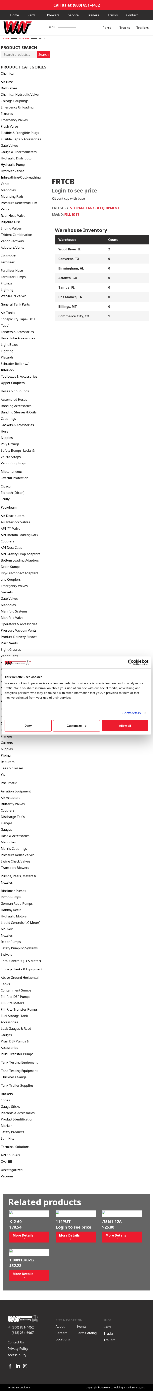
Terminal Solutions (15, 1147)
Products (24, 38)
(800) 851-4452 (23, 1327)
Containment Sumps (16, 990)
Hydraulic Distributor (17, 158)
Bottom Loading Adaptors (20, 560)
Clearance (8, 256)
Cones (5, 1100)
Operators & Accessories (19, 624)
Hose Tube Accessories (18, 338)
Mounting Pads (12, 196)
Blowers (53, 15)
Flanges (6, 736)
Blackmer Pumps (13, 891)
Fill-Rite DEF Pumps (15, 996)
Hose (4, 431)
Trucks (113, 15)
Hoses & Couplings (15, 391)
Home (14, 15)
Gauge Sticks (10, 1106)
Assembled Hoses (14, 399)
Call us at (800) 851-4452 (76, 5)
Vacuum (7, 1176)
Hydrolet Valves (12, 171)
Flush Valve (9, 126)
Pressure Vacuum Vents (18, 630)
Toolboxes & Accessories (19, 376)
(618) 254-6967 (23, 1332)
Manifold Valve (12, 617)
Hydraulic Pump (13, 164)
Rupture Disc (10, 222)
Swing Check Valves (15, 861)
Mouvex (7, 929)
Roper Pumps (11, 942)
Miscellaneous (12, 471)
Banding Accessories (16, 406)
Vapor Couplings (13, 463)
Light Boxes (9, 344)
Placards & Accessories (18, 1113)
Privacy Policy (18, 1348)
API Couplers (10, 1155)
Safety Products (12, 1132)
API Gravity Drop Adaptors (20, 554)
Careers (61, 1333)
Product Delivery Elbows (19, 637)
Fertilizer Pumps (13, 277)
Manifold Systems (14, 611)
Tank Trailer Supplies (17, 1085)
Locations (63, 1339)
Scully (5, 499)
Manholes (8, 190)
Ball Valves (9, 88)
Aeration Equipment (16, 791)
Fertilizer (8, 262)
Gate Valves (9, 145)
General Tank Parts (15, 304)
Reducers (8, 762)
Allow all (125, 725)
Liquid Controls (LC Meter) (20, 922)
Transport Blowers (15, 867)
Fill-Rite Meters (12, 1003)
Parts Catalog (86, 1333)
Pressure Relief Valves (17, 855)
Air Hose (7, 82)
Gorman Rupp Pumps (17, 903)
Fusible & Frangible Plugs (20, 133)
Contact (132, 15)
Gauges (6, 829)
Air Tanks (8, 313)
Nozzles (7, 935)
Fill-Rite (71, 214)
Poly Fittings (10, 444)
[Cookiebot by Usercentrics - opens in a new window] (131, 662)
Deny (28, 725)
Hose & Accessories (15, 836)
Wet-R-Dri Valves (13, 296)
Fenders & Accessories (17, 332)
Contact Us (16, 1342)
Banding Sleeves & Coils (19, 412)
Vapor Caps (9, 656)
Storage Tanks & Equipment (21, 969)
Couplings (8, 418)
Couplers (7, 810)
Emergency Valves (14, 120)
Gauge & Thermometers (19, 152)
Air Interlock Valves (15, 522)
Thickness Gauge (13, 1077)
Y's (3, 774)
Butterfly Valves (13, 804)
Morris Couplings (14, 848)
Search (43, 54)
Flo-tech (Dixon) (12, 492)
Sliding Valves (11, 228)
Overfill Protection (14, 478)
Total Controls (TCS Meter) (21, 961)
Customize (74, 725)
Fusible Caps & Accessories (21, 139)
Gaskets (7, 592)
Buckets (7, 1094)
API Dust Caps (11, 547)
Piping (6, 755)
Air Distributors (13, 516)
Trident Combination (16, 234)
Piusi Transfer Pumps (17, 1054)
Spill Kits (7, 1138)
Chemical (8, 73)
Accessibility (17, 1355)
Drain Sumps (10, 567)
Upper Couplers (13, 383)
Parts (31, 15)
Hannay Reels (11, 910)
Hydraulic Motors (14, 916)
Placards (7, 357)
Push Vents (9, 643)
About (60, 1326)
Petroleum (9, 507)
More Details (23, 1235)
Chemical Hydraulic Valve (20, 94)
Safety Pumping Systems (19, 948)
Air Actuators (10, 797)
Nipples (7, 438)
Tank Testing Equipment (19, 1062)
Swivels (6, 954)
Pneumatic (9, 783)
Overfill (6, 1161)
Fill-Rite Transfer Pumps (19, 1009)
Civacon (6, 486)
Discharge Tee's (13, 817)
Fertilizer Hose (12, 270)
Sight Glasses (11, 649)
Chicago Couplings (14, 101)
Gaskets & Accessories (17, 425)
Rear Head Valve (13, 215)
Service (73, 15)
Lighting (7, 289)
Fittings (6, 283)
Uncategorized (12, 1170)
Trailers (93, 15)
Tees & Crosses (12, 768)
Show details (132, 713)
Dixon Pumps (11, 897)
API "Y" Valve (10, 528)
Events (81, 1326)
